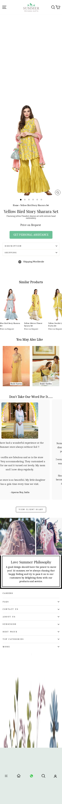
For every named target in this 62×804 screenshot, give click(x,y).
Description (13, 246)
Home (15, 205)
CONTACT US (10, 609)
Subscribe (10, 624)
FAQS (6, 601)
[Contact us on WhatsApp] (31, 777)
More (6, 646)
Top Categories (13, 639)
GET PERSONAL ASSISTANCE (31, 234)
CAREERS (8, 593)
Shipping (11, 252)
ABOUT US (9, 616)
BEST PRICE (10, 631)
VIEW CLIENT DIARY (31, 509)
